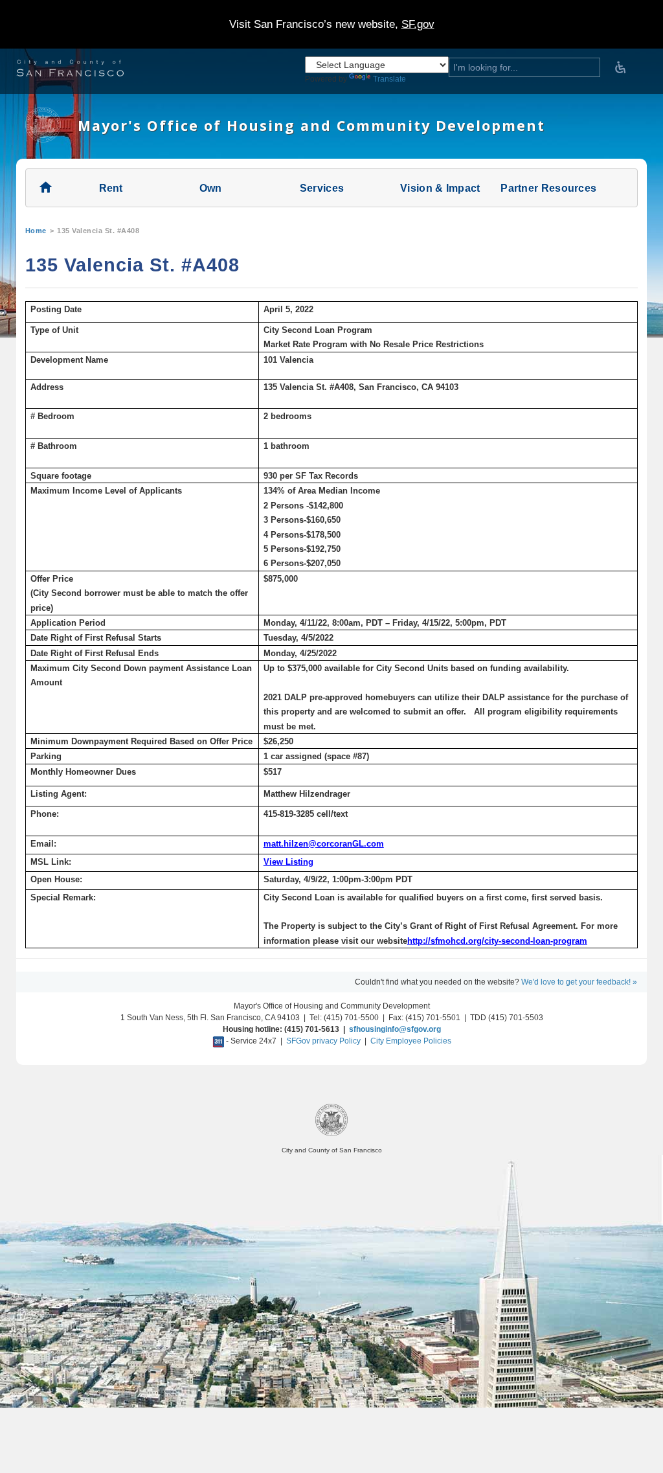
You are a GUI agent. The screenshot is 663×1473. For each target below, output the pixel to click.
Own (210, 188)
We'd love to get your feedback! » (579, 982)
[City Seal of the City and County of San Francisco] (331, 1133)
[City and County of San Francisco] (86, 70)
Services (322, 188)
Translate (389, 79)
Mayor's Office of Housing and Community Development (311, 125)
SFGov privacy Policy (323, 1040)
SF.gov (417, 24)
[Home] (43, 139)
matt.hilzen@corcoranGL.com (324, 844)
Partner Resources (548, 188)
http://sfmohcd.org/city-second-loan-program (497, 941)
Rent (111, 188)
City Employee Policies (410, 1040)
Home (36, 230)
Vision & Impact (440, 188)
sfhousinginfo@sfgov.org (395, 1029)
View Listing (288, 862)
